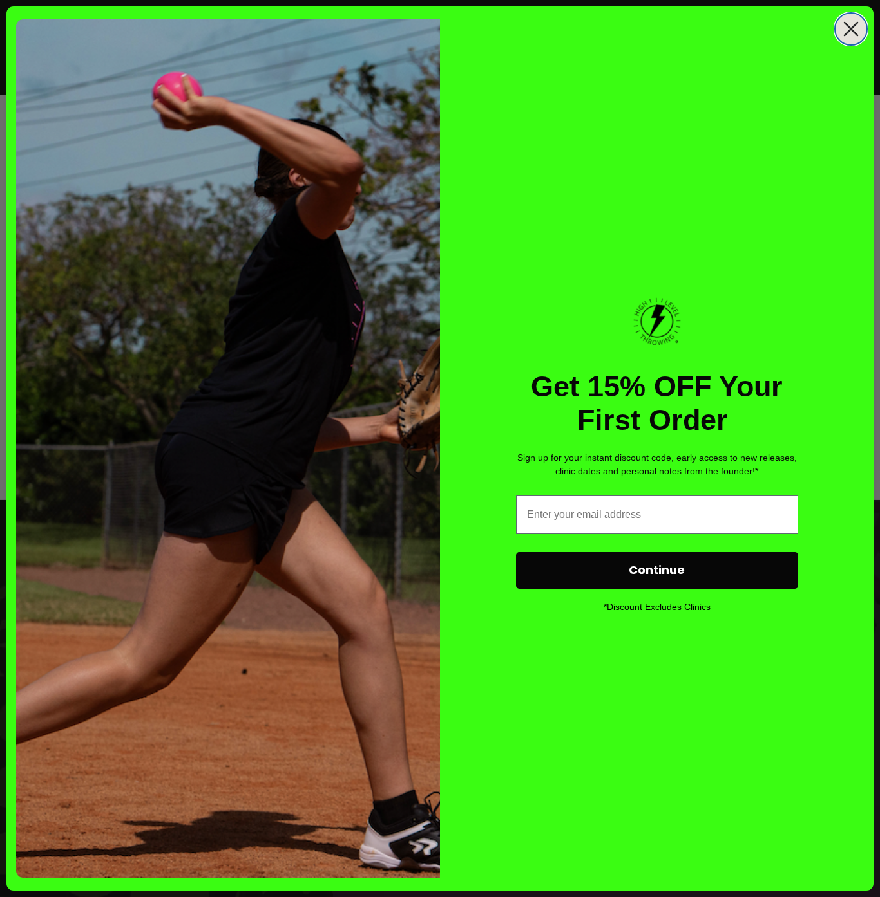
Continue (657, 570)
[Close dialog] (851, 29)
